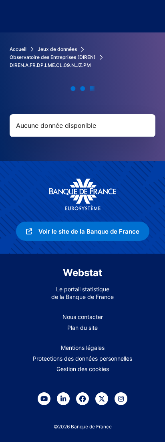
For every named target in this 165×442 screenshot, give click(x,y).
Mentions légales (83, 347)
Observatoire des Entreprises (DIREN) (53, 57)
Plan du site (82, 327)
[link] (82, 231)
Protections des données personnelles (82, 358)
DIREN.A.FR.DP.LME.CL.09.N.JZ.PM (50, 65)
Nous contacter (82, 316)
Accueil (18, 49)
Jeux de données (57, 49)
